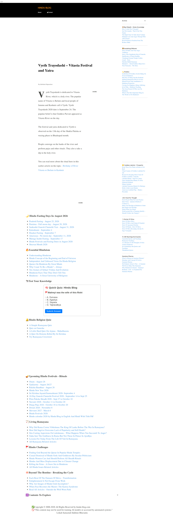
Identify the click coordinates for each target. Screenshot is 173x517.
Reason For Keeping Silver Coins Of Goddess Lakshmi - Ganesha (132, 175)
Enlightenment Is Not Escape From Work (47, 480)
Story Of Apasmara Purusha (130, 225)
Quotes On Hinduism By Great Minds (45, 264)
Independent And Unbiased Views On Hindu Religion (52, 261)
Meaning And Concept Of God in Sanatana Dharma (131, 261)
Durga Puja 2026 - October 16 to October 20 (48, 404)
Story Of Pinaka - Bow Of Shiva (131, 227)
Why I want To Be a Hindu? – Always (45, 266)
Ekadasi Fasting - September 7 (42, 232)
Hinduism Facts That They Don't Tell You (47, 272)
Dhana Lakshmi (126, 184)
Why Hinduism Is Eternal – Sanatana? (133, 268)
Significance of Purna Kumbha (131, 56)
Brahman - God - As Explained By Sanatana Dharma (132, 270)
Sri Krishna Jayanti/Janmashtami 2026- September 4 (52, 393)
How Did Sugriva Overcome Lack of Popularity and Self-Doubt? (57, 430)
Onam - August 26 (37, 381)
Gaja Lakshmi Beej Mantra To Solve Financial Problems (132, 181)
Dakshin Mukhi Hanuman (129, 62)
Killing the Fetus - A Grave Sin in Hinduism (48, 464)
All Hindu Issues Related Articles (43, 467)
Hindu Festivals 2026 (38, 413)
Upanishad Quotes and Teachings (131, 239)
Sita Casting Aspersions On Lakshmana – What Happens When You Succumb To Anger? (68, 433)
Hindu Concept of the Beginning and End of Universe (52, 258)
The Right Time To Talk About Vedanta (133, 35)
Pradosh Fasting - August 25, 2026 (44, 221)
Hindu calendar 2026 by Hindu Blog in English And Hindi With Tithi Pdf (61, 416)
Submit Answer (53, 311)
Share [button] (95, 91)
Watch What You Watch (129, 209)
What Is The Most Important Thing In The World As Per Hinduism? (133, 94)
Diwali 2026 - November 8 (40, 407)
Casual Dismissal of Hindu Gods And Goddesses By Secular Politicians (60, 455)
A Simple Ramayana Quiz (40, 325)
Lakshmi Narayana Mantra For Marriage (133, 186)
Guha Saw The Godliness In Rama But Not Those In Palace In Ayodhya (60, 435)
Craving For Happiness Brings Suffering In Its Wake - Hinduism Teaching (133, 86)
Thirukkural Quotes (127, 250)
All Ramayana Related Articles (42, 441)
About (39, 12)
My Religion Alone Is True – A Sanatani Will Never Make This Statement (133, 265)
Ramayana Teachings (128, 241)
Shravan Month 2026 (38, 244)
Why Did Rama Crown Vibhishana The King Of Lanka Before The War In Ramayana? (67, 427)
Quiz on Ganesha (36, 328)
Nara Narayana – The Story (130, 66)
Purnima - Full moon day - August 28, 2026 (48, 224)
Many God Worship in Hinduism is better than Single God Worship (134, 206)
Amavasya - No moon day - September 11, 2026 (50, 235)
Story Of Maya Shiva (128, 221)
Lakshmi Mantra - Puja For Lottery (132, 178)
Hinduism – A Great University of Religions (48, 275)
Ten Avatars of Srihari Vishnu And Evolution (48, 269)
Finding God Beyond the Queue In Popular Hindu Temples (54, 452)
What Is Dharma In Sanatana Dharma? (133, 258)
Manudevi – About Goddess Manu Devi (133, 64)
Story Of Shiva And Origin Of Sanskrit (133, 223)
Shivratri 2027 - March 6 (40, 410)
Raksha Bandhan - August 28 (42, 387)
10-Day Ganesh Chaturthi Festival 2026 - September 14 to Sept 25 (58, 396)
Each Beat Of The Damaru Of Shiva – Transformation (52, 477)
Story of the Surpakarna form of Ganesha (133, 54)
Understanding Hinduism (40, 255)
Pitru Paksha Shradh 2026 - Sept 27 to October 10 (51, 398)
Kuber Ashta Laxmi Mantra (130, 188)
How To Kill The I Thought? (130, 29)
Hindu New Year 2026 (38, 390)
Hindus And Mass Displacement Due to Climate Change (53, 461)
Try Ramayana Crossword (40, 336)
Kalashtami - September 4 (40, 229)
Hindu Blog (44, 8)
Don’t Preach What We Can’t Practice (132, 200)
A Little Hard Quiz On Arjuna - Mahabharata (49, 331)
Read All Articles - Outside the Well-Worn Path (50, 489)
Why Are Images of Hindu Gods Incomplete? (49, 483)
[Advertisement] (72, 33)
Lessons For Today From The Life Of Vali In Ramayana (53, 438)
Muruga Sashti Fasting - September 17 (46, 238)
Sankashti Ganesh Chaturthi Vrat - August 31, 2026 (51, 227)
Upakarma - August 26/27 (40, 384)
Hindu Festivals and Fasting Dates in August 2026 (51, 241)
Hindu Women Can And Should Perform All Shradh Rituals (55, 458)
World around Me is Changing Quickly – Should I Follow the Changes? (133, 212)
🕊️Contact (50, 12)
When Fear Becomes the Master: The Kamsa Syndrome (53, 486)
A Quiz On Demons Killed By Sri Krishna (47, 333)
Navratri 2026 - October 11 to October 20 (47, 401)
